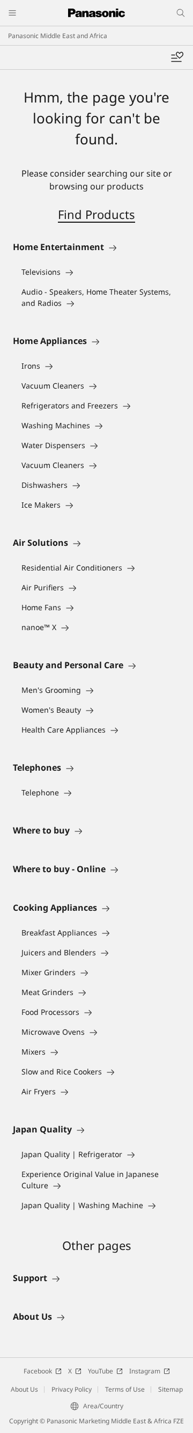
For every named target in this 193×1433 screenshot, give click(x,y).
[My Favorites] (177, 57)
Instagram (144, 1371)
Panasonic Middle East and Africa (57, 35)
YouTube (100, 1371)
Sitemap (170, 1389)
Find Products (96, 214)
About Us (24, 1389)
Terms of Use (125, 1389)
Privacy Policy (71, 1389)
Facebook (38, 1371)
